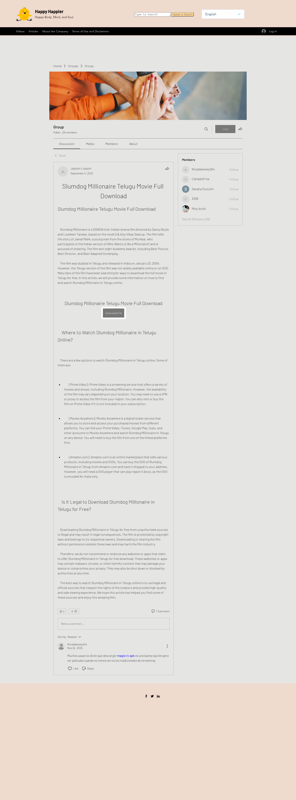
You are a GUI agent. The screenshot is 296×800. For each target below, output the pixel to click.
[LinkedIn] (158, 696)
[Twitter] (152, 696)
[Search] (206, 129)
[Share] (167, 168)
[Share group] (240, 128)
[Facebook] (146, 696)
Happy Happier (49, 11)
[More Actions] (167, 646)
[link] (67, 144)
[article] (113, 418)
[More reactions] (74, 611)
